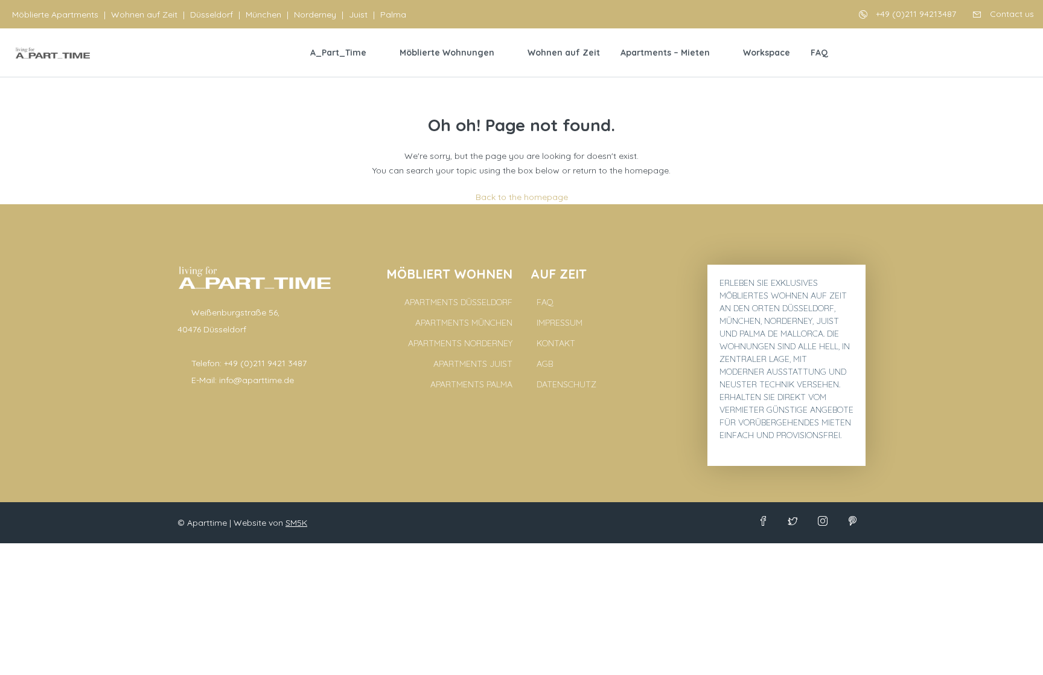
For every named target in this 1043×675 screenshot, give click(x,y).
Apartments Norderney (460, 343)
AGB (545, 363)
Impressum (559, 322)
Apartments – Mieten (665, 52)
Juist (358, 14)
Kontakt (556, 343)
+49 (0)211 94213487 (914, 13)
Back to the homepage (522, 197)
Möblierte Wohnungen (447, 52)
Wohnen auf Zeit (144, 14)
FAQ (819, 52)
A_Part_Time (338, 52)
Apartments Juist (472, 363)
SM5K (296, 522)
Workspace (766, 52)
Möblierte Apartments (55, 14)
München (263, 14)
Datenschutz (566, 384)
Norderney (315, 14)
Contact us (1010, 13)
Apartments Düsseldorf (458, 302)
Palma (393, 14)
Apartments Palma (471, 384)
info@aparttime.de (256, 380)
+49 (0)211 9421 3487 (265, 363)
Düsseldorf (211, 14)
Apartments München (463, 322)
